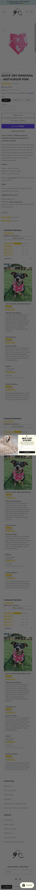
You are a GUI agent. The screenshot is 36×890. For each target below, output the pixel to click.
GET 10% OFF (27, 452)
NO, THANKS (27, 454)
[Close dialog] (35, 436)
